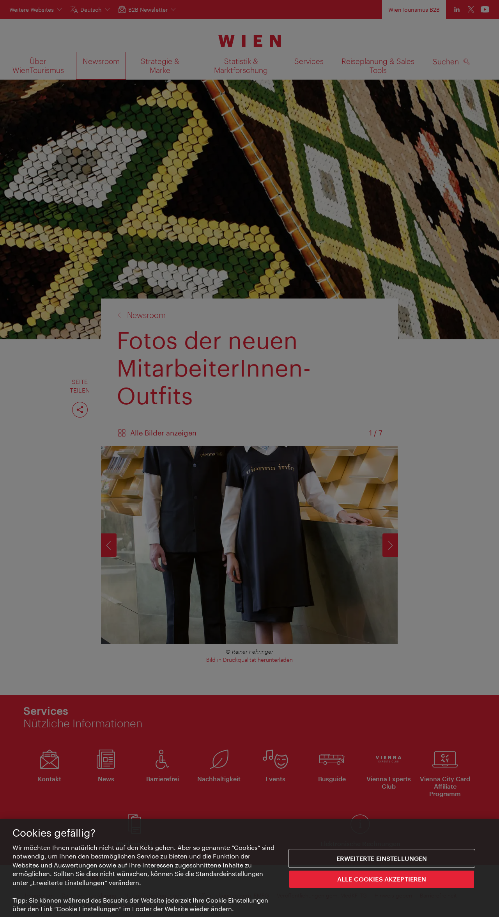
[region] (249, 868)
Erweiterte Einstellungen (381, 858)
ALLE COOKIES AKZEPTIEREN (381, 879)
